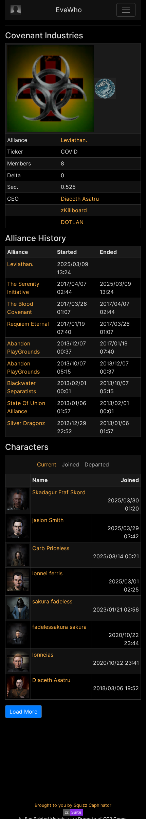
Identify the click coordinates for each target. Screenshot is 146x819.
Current (46, 464)
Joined (70, 464)
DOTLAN (72, 222)
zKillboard (74, 210)
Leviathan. (74, 140)
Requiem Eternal (28, 323)
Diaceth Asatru (80, 198)
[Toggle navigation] (125, 10)
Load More (23, 711)
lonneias (42, 654)
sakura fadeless (52, 601)
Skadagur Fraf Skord (59, 492)
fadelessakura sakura (59, 626)
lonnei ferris (47, 573)
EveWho (69, 10)
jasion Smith (47, 520)
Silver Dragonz (26, 423)
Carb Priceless (50, 548)
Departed (97, 464)
